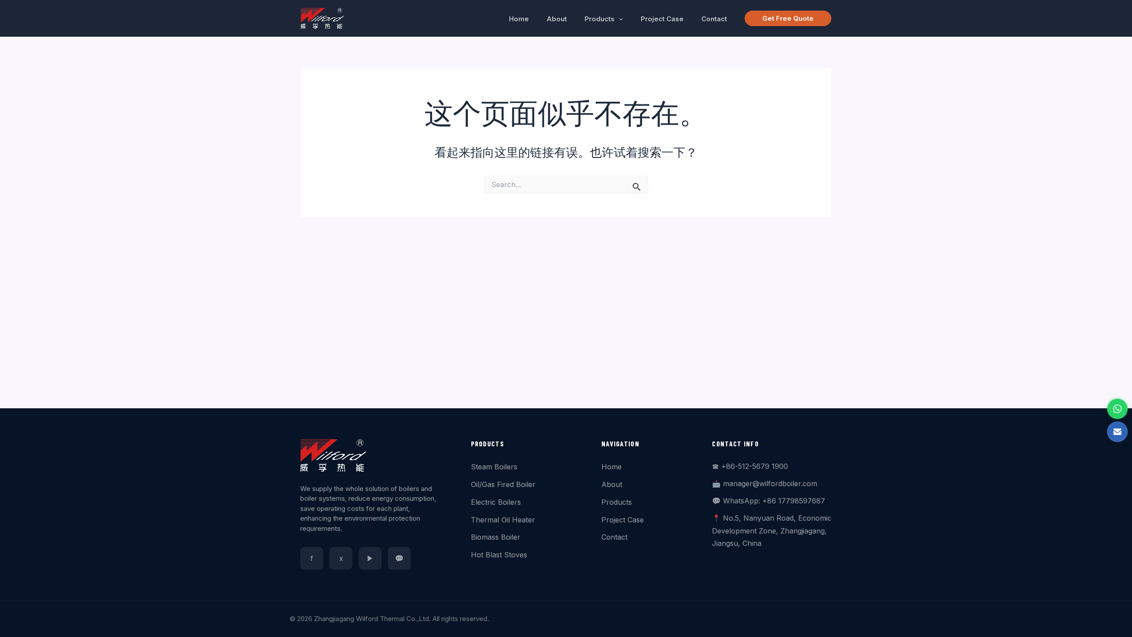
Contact (614, 537)
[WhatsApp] (1117, 409)
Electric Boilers (496, 502)
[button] (619, 19)
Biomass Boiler (495, 537)
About (611, 484)
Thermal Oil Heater (503, 519)
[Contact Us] (1117, 432)
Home (611, 466)
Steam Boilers (494, 466)
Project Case (622, 519)
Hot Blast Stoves (499, 554)
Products (616, 502)
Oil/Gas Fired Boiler (503, 484)
